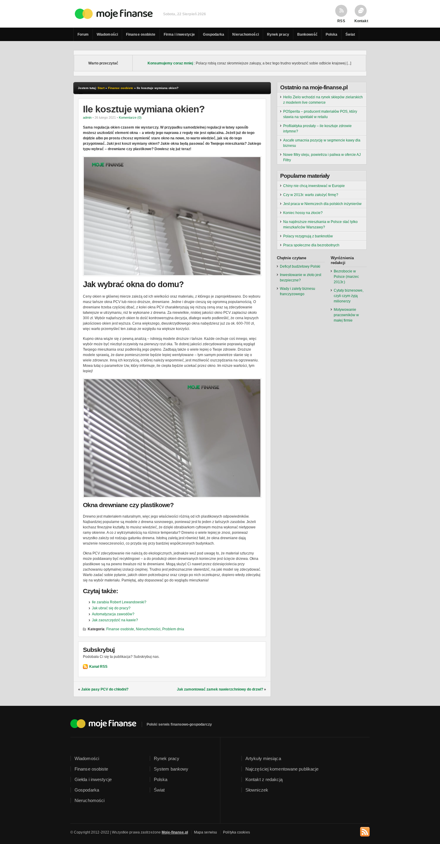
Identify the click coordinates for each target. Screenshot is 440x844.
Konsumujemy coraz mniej (170, 63)
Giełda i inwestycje (93, 779)
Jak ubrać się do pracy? (111, 608)
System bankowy (171, 768)
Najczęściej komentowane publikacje (281, 768)
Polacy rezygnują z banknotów (308, 236)
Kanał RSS (98, 666)
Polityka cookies (236, 832)
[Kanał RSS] (365, 831)
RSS (341, 21)
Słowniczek (256, 789)
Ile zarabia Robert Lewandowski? (119, 602)
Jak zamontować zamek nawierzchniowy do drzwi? (220, 689)
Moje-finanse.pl (175, 832)
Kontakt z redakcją (264, 779)
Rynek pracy (278, 34)
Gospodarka (213, 34)
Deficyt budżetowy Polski (300, 266)
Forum (83, 34)
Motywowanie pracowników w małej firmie (346, 315)
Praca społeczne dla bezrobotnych (311, 245)
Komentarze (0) (130, 117)
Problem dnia (173, 629)
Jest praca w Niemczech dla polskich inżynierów (322, 204)
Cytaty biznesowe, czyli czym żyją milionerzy (348, 295)
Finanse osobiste (141, 34)
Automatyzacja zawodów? (113, 614)
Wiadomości (107, 34)
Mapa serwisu (205, 832)
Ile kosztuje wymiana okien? (144, 109)
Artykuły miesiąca (263, 758)
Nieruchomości (245, 34)
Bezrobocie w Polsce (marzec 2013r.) (346, 276)
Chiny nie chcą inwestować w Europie (314, 186)
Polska (332, 34)
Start (101, 88)
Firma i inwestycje (179, 34)
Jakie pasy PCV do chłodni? (104, 689)
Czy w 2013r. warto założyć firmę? (310, 195)
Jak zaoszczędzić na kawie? (115, 620)
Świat (350, 34)
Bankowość (307, 34)
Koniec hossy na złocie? (303, 213)
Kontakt (360, 21)
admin (87, 117)
